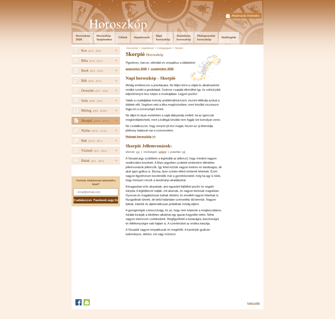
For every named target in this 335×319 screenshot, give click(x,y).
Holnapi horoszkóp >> (141, 136)
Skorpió (179, 48)
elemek (130, 151)
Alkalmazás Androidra (245, 15)
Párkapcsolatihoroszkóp (206, 37)
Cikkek (122, 37)
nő (183, 151)
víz (138, 151)
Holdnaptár (229, 37)
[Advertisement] (158, 266)
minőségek (150, 151)
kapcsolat (253, 303)
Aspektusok (142, 37)
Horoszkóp (118, 23)
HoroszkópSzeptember (104, 37)
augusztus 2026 (136, 68)
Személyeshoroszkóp (184, 37)
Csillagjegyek (164, 48)
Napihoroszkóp (163, 37)
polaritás (175, 151)
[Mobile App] (87, 302)
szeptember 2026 (162, 68)
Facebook (78, 302)
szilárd (162, 151)
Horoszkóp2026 (83, 37)
